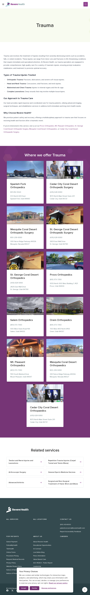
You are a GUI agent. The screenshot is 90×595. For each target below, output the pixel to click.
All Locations (40, 519)
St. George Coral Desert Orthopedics (24, 276)
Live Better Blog (38, 552)
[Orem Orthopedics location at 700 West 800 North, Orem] (64, 306)
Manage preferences (48, 588)
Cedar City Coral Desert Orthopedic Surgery (64, 185)
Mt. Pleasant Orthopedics (64, 126)
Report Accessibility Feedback (70, 531)
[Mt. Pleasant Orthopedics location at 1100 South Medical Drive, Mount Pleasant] (25, 348)
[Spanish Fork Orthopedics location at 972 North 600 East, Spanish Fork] (25, 170)
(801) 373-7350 (56, 279)
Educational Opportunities (42, 545)
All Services (12, 519)
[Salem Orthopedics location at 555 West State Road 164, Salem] (25, 306)
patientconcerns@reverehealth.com (72, 528)
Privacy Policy (11, 563)
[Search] (85, 4)
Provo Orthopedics (47, 126)
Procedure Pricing (12, 556)
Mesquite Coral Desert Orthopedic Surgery (23, 231)
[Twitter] (12, 590)
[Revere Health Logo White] (45, 510)
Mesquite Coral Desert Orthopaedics (43, 129)
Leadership (37, 566)
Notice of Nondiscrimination (16, 570)
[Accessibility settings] (84, 589)
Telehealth (10, 549)
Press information (39, 556)
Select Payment (11, 542)
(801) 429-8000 (65, 524)
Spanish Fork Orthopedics (18, 185)
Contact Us (65, 519)
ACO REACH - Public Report (42, 563)
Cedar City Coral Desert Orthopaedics (44, 409)
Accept (23, 588)
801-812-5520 (15, 192)
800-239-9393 (16, 237)
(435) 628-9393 (56, 192)
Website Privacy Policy (14, 566)
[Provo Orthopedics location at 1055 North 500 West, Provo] (64, 261)
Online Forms (11, 552)
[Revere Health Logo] (44, 4)
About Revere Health (40, 542)
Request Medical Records (15, 559)
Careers (64, 536)
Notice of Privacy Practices (15, 573)
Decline (34, 588)
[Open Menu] (3, 4)
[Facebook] (7, 590)
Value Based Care (39, 559)
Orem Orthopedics (61, 320)
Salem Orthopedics (21, 320)
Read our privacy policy (58, 583)
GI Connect (37, 549)
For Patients (12, 536)
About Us (37, 536)
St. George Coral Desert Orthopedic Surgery (64, 231)
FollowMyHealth (11, 545)
